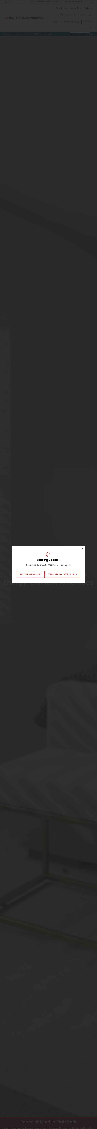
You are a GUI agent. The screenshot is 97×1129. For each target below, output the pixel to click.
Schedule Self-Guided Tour (63, 574)
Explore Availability (31, 574)
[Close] (82, 548)
